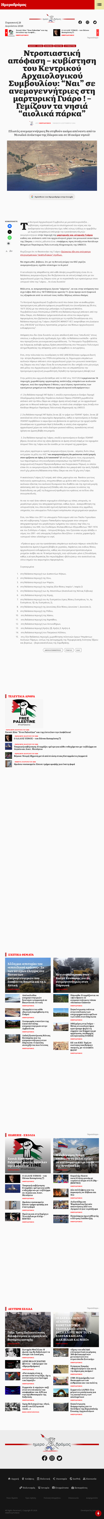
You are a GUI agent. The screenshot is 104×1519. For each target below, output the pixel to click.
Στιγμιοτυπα (70, 46)
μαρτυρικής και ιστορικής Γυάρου (75, 235)
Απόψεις (29, 1478)
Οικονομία (61, 1478)
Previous (5, 33)
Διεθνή (76, 1478)
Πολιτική (45, 1478)
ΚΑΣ (78, 650)
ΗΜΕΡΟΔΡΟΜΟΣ (45, 123)
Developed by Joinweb (90, 1510)
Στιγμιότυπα (62, 1487)
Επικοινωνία (73, 1498)
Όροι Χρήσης (30, 1498)
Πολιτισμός (28, 1487)
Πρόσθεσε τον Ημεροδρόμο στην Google (54, 196)
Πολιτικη (58, 46)
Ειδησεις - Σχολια (35, 46)
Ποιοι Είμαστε (12, 1498)
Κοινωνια (49, 46)
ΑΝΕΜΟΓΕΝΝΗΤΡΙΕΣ (53, 650)
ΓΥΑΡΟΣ (69, 650)
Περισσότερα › (93, 37)
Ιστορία (45, 1487)
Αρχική (15, 1478)
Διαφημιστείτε (92, 1498)
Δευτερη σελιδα (20, 1309)
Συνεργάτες (80, 1487)
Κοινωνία (91, 1478)
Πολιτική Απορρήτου (52, 1498)
